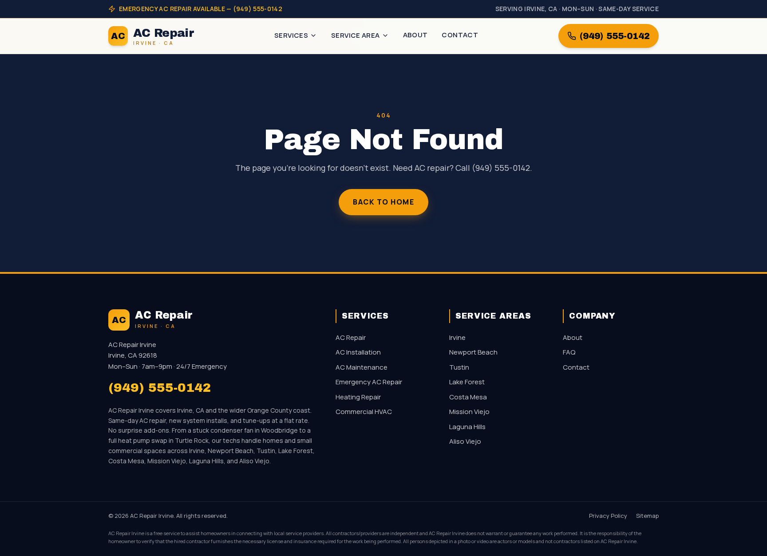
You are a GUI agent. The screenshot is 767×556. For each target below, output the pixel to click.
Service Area (355, 35)
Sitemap (647, 516)
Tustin (459, 367)
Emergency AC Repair (369, 381)
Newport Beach (473, 352)
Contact (460, 34)
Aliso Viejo (465, 441)
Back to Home (383, 202)
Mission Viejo (469, 411)
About (415, 34)
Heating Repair (358, 397)
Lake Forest (467, 381)
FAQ (569, 352)
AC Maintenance (361, 367)
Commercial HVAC (364, 411)
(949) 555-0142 (615, 36)
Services (291, 35)
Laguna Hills (467, 426)
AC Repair (351, 337)
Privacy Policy (608, 516)
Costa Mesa (468, 397)
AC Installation (358, 352)
